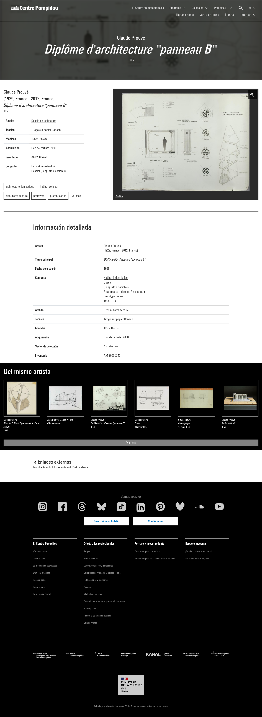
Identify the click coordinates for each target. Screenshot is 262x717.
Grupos (87, 551)
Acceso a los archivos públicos (97, 615)
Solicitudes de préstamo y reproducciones (102, 572)
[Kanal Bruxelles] (162, 657)
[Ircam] (77, 657)
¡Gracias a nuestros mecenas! (198, 551)
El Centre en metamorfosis (149, 8)
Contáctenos (155, 521)
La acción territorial (42, 594)
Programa (175, 8)
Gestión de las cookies (158, 706)
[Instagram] (43, 507)
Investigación (90, 608)
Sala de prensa (90, 622)
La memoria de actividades (45, 565)
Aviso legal (99, 706)
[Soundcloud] (199, 507)
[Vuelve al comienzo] (253, 708)
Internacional (39, 587)
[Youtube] (219, 507)
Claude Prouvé (16, 92)
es (250, 8)
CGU (127, 706)
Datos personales (139, 706)
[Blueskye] (101, 507)
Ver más (131, 443)
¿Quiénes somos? (40, 551)
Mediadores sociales (93, 594)
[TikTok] (121, 507)
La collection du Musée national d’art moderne (60, 467)
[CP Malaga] (131, 657)
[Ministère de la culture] (131, 685)
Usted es (246, 15)
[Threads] (82, 507)
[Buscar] (241, 8)
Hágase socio (186, 15)
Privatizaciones (90, 558)
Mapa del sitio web (114, 706)
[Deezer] (180, 507)
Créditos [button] (119, 196)
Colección (198, 8)
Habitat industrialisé (116, 277)
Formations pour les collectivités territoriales (155, 558)
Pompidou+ (221, 8)
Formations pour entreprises (147, 551)
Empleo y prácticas (41, 572)
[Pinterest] (160, 507)
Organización (39, 558)
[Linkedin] (141, 507)
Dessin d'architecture (43, 121)
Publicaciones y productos (95, 579)
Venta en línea (209, 15)
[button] (131, 227)
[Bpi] (47, 657)
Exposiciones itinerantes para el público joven (104, 601)
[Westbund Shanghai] (194, 657)
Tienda (231, 15)
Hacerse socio (39, 579)
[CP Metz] (105, 657)
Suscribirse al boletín (106, 521)
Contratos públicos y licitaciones (98, 565)
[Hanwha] (220, 657)
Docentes (88, 587)
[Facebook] (62, 507)
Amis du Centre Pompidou (197, 558)
